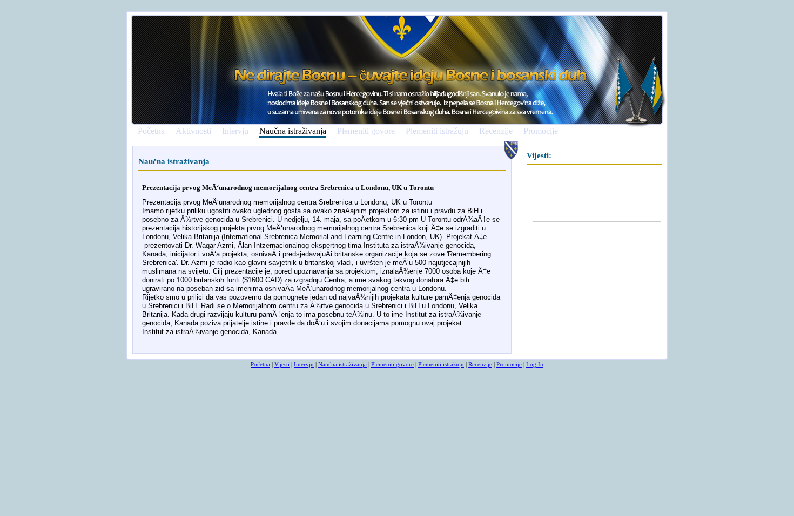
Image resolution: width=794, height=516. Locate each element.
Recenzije (496, 131)
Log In (534, 364)
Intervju (235, 131)
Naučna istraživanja (292, 131)
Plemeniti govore (366, 131)
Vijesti (282, 364)
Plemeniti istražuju (437, 131)
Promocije (540, 131)
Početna (151, 131)
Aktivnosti (193, 131)
